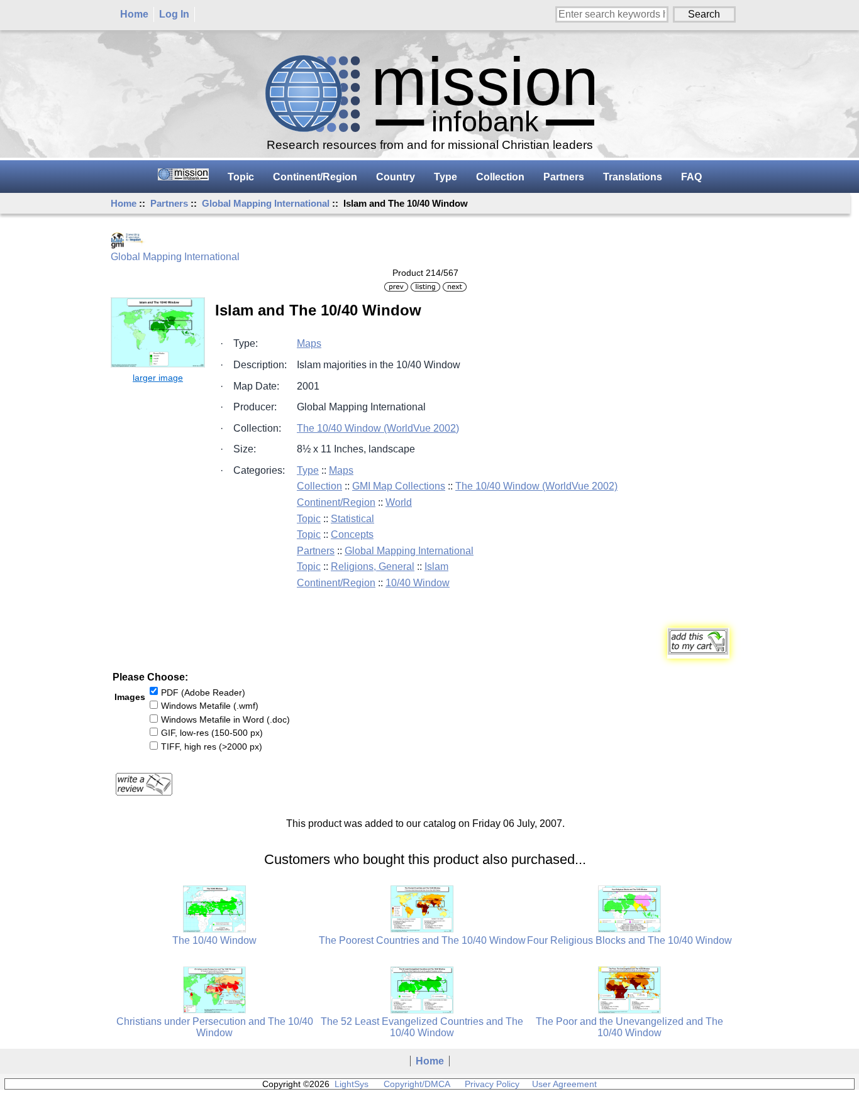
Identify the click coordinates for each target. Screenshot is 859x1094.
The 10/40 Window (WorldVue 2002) (378, 428)
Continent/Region (315, 177)
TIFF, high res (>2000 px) (211, 746)
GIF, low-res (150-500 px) (212, 733)
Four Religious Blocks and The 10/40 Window (629, 940)
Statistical (352, 518)
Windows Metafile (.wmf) (209, 706)
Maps (309, 343)
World (398, 502)
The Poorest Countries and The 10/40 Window (422, 940)
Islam (436, 566)
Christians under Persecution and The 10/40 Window (214, 1027)
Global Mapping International (266, 203)
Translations (632, 177)
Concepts (352, 534)
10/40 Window (417, 582)
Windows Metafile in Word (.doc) (225, 719)
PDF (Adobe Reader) (203, 692)
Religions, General (372, 566)
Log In (174, 14)
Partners (169, 203)
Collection (500, 177)
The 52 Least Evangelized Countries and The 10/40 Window (422, 1027)
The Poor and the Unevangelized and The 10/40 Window (629, 1027)
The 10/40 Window (214, 940)
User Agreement (564, 1084)
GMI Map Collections (398, 486)
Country (395, 177)
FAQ (691, 177)
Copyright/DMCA (417, 1084)
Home (134, 14)
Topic (241, 177)
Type (445, 177)
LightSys (352, 1084)
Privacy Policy (492, 1084)
